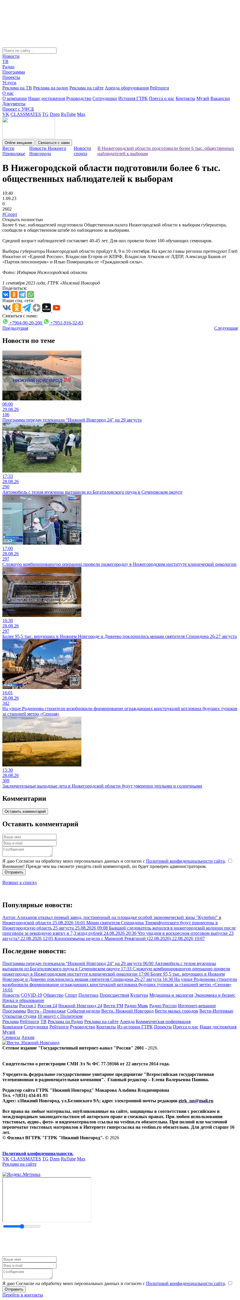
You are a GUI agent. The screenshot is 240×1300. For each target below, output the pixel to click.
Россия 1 (27, 1005)
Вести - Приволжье (46, 1010)
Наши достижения (46, 98)
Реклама (10, 1021)
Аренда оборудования (127, 87)
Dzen (55, 114)
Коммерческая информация (163, 1021)
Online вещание (18, 143)
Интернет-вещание (197, 1005)
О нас (8, 93)
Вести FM (113, 1005)
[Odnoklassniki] (14, 294)
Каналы (10, 1005)
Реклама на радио (50, 87)
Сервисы (11, 1037)
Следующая (226, 328)
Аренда (127, 1021)
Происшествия (114, 995)
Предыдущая (15, 328)
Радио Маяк (136, 1005)
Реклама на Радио (65, 1021)
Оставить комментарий (25, 811)
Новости (11, 56)
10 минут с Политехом (60, 1016)
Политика (88, 995)
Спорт (71, 995)
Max (81, 114)
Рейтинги (159, 87)
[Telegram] (22, 294)
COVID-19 (31, 995)
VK (5, 114)
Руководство (78, 98)
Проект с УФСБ (18, 108)
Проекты (11, 77)
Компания (12, 1026)
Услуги (9, 82)
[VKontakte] (5, 294)
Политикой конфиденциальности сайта (185, 861)
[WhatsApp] (30, 294)
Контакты (185, 98)
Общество (53, 995)
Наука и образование (23, 1000)
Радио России (163, 1005)
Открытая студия (19, 1016)
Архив (28, 1037)
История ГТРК (133, 98)
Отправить (14, 872)
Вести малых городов (176, 1010)
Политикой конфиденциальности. (37, 1153)
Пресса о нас (161, 98)
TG (45, 114)
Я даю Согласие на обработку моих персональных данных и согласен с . (114, 861)
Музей (202, 98)
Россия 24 (47, 1005)
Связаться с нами (54, 143)
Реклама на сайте (86, 87)
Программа (13, 72)
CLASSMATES (26, 114)
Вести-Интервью (216, 1010)
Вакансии (220, 98)
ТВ (5, 61)
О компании (14, 98)
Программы (14, 1010)
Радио (8, 66)
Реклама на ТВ (17, 87)
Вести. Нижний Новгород (127, 1010)
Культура (139, 995)
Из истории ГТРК (135, 1026)
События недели (83, 1010)
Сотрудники (104, 98)
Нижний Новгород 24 (80, 1005)
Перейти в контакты (22, 1294)
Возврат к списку (19, 882)
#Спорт (9, 214)
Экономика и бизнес (214, 995)
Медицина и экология (171, 995)
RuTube (68, 114)
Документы (13, 103)
